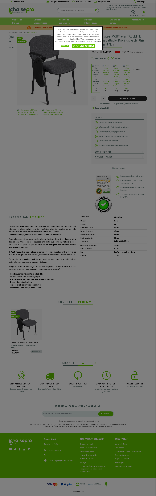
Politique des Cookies (71, 39)
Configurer (65, 46)
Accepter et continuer (83, 46)
